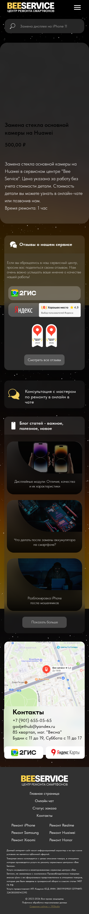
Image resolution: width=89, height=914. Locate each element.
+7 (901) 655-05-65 (32, 720)
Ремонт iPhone (23, 825)
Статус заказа (44, 808)
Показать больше (44, 622)
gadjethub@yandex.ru (34, 726)
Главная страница (44, 793)
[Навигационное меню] (77, 7)
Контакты (44, 815)
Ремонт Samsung (25, 832)
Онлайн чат (44, 801)
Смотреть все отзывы (44, 359)
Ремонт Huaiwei (62, 832)
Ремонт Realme (61, 825)
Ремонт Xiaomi (23, 840)
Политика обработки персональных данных (44, 902)
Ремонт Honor (60, 840)
